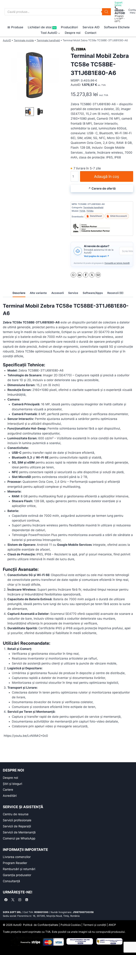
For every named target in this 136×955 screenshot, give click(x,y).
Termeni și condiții (94, 925)
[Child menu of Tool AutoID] (50, 33)
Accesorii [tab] (57, 293)
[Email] (98, 275)
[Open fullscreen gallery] (61, 102)
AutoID (7, 40)
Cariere (8, 789)
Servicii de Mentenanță (19, 832)
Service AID (91, 27)
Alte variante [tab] (38, 293)
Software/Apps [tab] (93, 293)
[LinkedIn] (79, 275)
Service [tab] (73, 293)
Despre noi (72, 33)
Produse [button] (17, 27)
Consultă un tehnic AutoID (117, 263)
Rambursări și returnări (19, 869)
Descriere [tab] (19, 293)
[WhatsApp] (73, 275)
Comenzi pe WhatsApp (19, 838)
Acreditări (10, 795)
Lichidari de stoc (42, 27)
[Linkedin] (27, 900)
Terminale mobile (24, 40)
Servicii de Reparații (17, 826)
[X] (92, 275)
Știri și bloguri (12, 784)
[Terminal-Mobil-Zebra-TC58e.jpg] (34, 75)
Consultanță (11, 881)
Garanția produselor (17, 875)
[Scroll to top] (5, 946)
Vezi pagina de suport (96, 256)
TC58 (82, 211)
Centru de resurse (16, 814)
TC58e (90, 211)
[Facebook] (85, 275)
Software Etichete (117, 27)
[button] (29, 111)
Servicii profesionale (17, 820)
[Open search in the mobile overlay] (58, 11)
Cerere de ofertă (104, 188)
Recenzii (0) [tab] (115, 293)
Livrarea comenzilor (17, 857)
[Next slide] (41, 112)
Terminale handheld (48, 40)
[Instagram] (20, 900)
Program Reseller (15, 863)
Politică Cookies (71, 925)
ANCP (112, 925)
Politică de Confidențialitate (40, 925)
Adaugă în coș (106, 176)
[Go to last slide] (27, 112)
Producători (69, 27)
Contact (90, 33)
